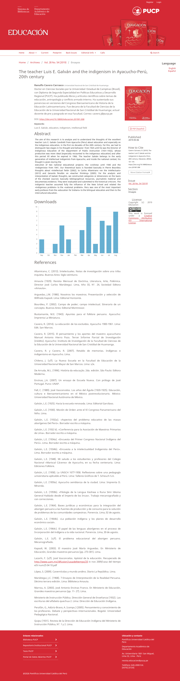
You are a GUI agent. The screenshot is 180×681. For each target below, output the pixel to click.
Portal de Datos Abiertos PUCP (37, 657)
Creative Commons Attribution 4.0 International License (140, 219)
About (32, 52)
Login (159, 2)
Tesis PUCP (28, 651)
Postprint (57, 52)
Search (155, 52)
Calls (102, 52)
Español (172, 70)
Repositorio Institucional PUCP (37, 645)
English (172, 68)
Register (149, 2)
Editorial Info (87, 52)
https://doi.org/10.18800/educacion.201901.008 (61, 119)
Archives (35, 62)
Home (21, 52)
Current (44, 52)
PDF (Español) (138, 128)
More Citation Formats (139, 172)
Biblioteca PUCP (30, 639)
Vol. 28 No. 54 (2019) (55, 62)
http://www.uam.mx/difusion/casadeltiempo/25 (61, 561)
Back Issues (71, 52)
